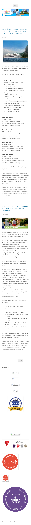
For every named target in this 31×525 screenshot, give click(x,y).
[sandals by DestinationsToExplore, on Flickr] (15, 373)
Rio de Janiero (24, 193)
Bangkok (14, 189)
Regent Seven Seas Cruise (13, 193)
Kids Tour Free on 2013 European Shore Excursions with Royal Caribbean (15, 208)
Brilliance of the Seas (13, 343)
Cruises (19, 187)
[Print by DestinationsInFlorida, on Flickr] (15, 391)
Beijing (24, 189)
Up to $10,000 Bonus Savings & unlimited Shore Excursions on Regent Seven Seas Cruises (14, 31)
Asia (16, 187)
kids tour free (17, 345)
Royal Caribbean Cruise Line (17, 347)
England (21, 343)
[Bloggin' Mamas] (15, 434)
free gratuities (12, 191)
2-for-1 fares (9, 189)
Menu (15, 5)
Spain (17, 349)
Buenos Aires (5, 191)
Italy (12, 345)
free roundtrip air (21, 191)
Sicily (14, 349)
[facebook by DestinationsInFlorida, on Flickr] (15, 379)
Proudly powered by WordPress (9, 522)
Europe (23, 187)
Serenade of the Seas (7, 349)
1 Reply (4, 37)
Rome (8, 347)
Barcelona (20, 189)
